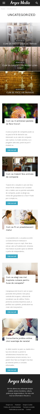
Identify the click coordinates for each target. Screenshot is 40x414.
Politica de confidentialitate (12, 407)
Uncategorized (20, 40)
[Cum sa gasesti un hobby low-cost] (20, 59)
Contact (28, 409)
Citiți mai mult (11, 150)
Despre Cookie (27, 405)
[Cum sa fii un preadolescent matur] (20, 219)
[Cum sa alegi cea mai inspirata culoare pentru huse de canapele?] (20, 272)
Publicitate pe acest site (16, 409)
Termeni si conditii (29, 407)
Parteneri (18, 405)
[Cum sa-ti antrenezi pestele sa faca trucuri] (20, 113)
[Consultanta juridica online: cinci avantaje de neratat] (20, 329)
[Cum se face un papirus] (20, 83)
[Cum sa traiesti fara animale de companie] (20, 166)
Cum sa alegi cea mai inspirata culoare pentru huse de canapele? (17, 280)
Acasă (3, 9)
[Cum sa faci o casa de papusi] (20, 35)
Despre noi (9, 405)
